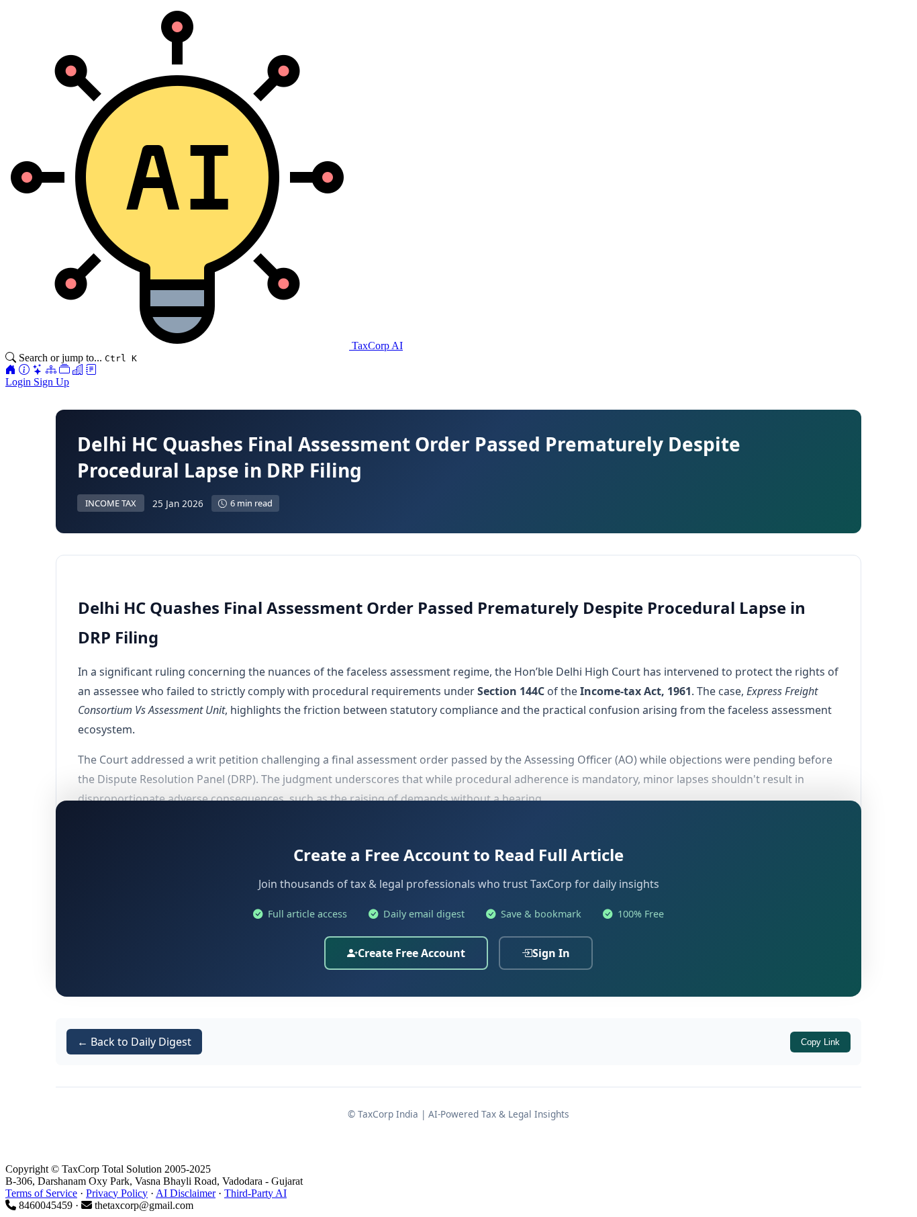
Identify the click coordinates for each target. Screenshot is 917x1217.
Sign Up (51, 382)
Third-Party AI (255, 1193)
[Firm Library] (78, 369)
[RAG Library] (64, 369)
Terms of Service (41, 1193)
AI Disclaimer (185, 1193)
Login (19, 382)
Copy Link (820, 1042)
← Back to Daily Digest (134, 1041)
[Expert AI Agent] (37, 369)
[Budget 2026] (91, 369)
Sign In (551, 953)
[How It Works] (24, 369)
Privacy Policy (117, 1193)
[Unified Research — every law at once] (51, 369)
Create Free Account (411, 953)
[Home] (10, 369)
